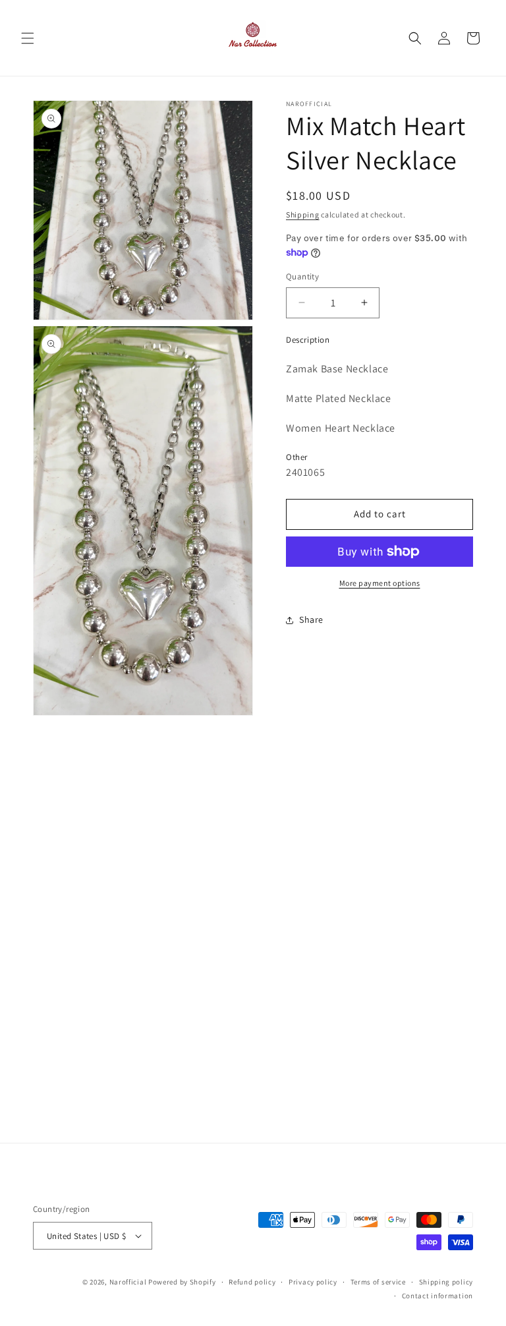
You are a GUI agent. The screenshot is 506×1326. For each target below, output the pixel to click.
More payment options (379, 583)
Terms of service (378, 1281)
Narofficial (128, 1281)
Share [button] (311, 619)
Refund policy (252, 1281)
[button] (27, 38)
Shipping (303, 214)
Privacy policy (313, 1281)
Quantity (302, 276)
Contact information (437, 1295)
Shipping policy (446, 1281)
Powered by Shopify (182, 1281)
